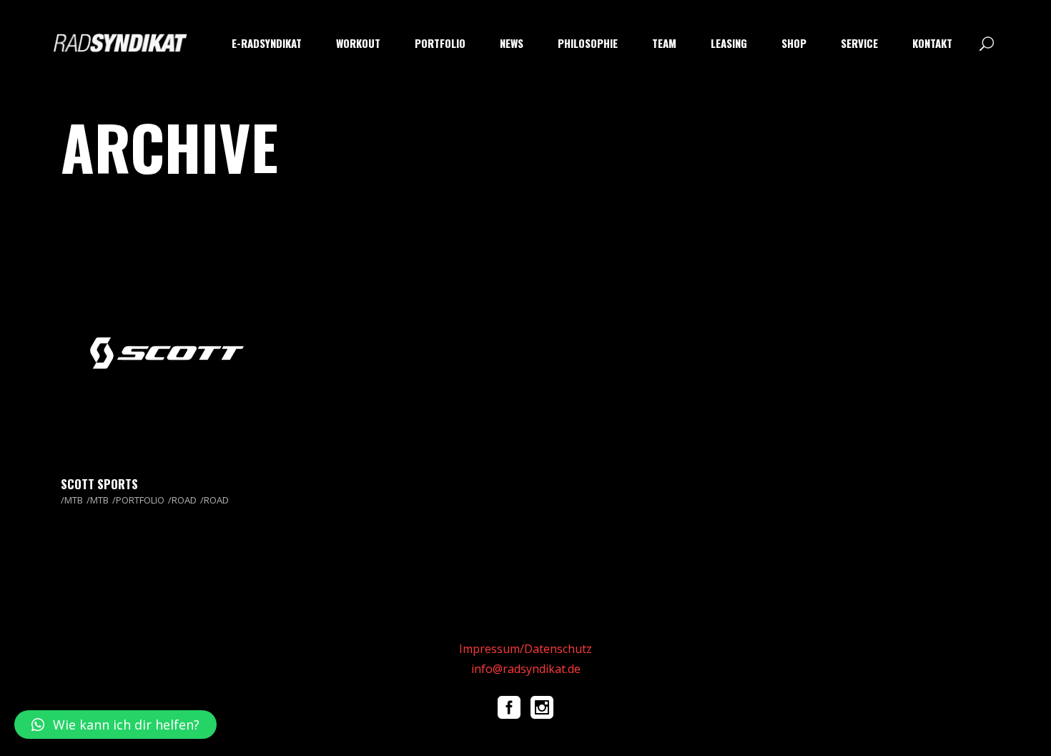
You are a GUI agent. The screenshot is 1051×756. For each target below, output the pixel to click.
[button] (115, 724)
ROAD (184, 500)
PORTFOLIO (140, 500)
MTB (73, 500)
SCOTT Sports (99, 484)
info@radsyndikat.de (526, 669)
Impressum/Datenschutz (525, 649)
